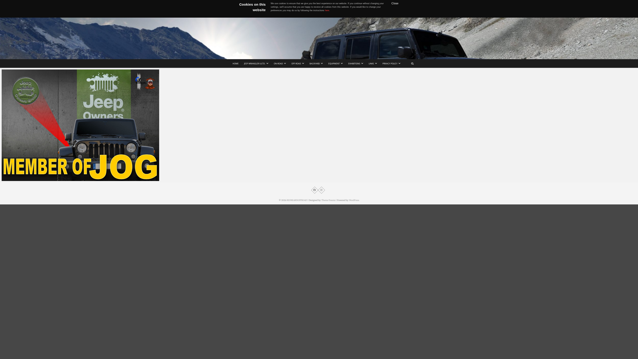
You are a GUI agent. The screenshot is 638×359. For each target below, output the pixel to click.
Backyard (315, 63)
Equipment (334, 63)
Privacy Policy (389, 63)
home (236, 63)
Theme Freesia (328, 200)
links (371, 63)
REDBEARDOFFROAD (297, 200)
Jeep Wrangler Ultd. (254, 63)
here (327, 10)
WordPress (354, 200)
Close (394, 3)
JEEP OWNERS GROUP (18, 179)
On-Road (278, 63)
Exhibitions (354, 63)
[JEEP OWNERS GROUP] (80, 125)
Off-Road (296, 63)
